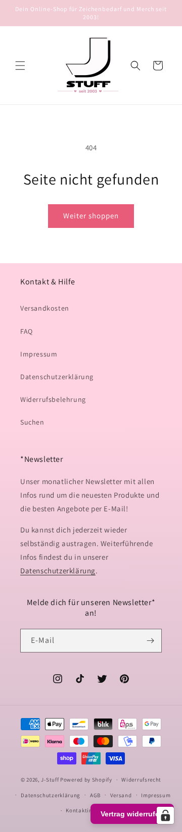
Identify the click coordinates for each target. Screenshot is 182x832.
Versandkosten (44, 308)
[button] (20, 65)
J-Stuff (50, 779)
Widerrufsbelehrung (53, 399)
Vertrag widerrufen (132, 814)
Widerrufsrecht (141, 779)
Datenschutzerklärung (57, 376)
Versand (121, 795)
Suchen (32, 422)
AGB (95, 795)
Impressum (38, 354)
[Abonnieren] (150, 640)
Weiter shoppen (91, 215)
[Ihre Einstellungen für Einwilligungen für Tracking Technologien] (165, 815)
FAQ (26, 331)
